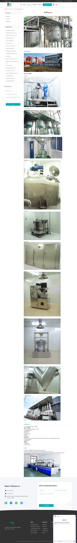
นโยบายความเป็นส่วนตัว (21, 541)
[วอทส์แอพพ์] (7, 503)
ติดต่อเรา (35, 4)
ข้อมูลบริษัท (8, 16)
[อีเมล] (22, 503)
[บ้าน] (9, 4)
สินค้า (24, 4)
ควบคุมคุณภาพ (8, 21)
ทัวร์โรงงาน (44, 526)
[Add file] (54, 541)
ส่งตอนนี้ (46, 505)
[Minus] (74, 516)
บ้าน (21, 4)
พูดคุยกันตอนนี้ (47, 4)
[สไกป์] (12, 503)
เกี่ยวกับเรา (29, 4)
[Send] (74, 541)
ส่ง (13, 104)
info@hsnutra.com (10, 493)
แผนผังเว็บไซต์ (45, 530)
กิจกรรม (40, 4)
